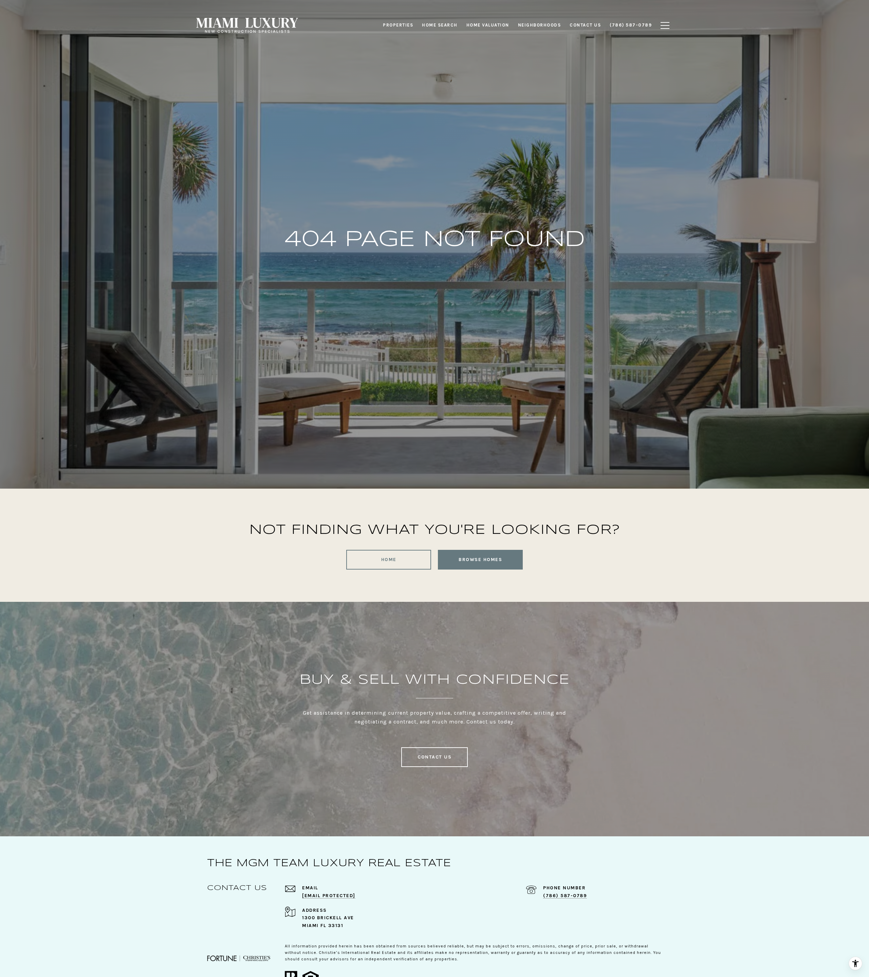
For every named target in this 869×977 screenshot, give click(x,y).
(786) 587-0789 (565, 896)
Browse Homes (480, 559)
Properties (398, 25)
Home (388, 559)
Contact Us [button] (434, 757)
